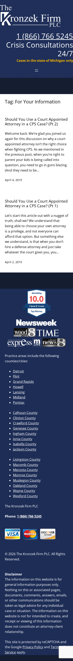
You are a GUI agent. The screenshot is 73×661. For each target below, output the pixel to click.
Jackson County (24, 449)
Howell (18, 387)
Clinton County (24, 418)
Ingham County (24, 433)
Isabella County (24, 444)
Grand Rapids (23, 381)
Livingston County (26, 459)
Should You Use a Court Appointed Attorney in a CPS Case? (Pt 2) (36, 121)
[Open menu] (36, 70)
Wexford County (25, 496)
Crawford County (26, 423)
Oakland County (25, 485)
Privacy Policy (33, 647)
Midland (19, 397)
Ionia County (22, 439)
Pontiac (19, 402)
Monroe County (25, 475)
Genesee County (25, 428)
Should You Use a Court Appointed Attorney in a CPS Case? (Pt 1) (36, 203)
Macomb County (25, 464)
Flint (16, 376)
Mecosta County (25, 470)
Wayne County (24, 490)
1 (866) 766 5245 (44, 36)
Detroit (18, 371)
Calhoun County (25, 412)
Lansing (19, 392)
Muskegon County (27, 480)
